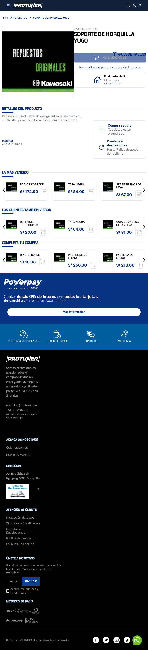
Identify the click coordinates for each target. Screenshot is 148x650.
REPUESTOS (20, 17)
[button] (129, 54)
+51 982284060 (17, 410)
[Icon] (8, 5)
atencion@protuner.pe (21, 405)
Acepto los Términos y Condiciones (24, 590)
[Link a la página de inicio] (5, 17)
